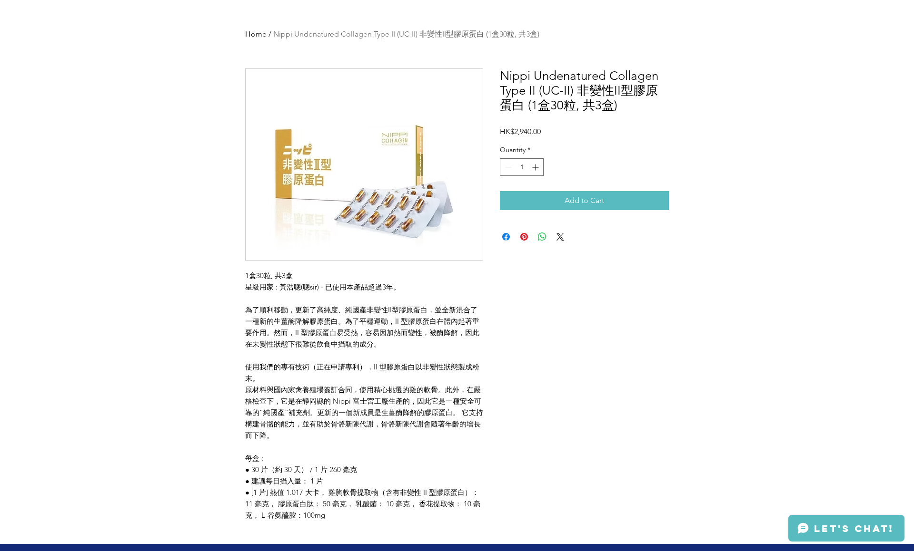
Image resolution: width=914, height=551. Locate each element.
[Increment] (536, 167)
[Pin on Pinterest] (524, 236)
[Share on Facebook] (506, 236)
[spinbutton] (521, 167)
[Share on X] (560, 236)
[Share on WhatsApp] (542, 236)
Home (256, 34)
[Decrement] (507, 167)
